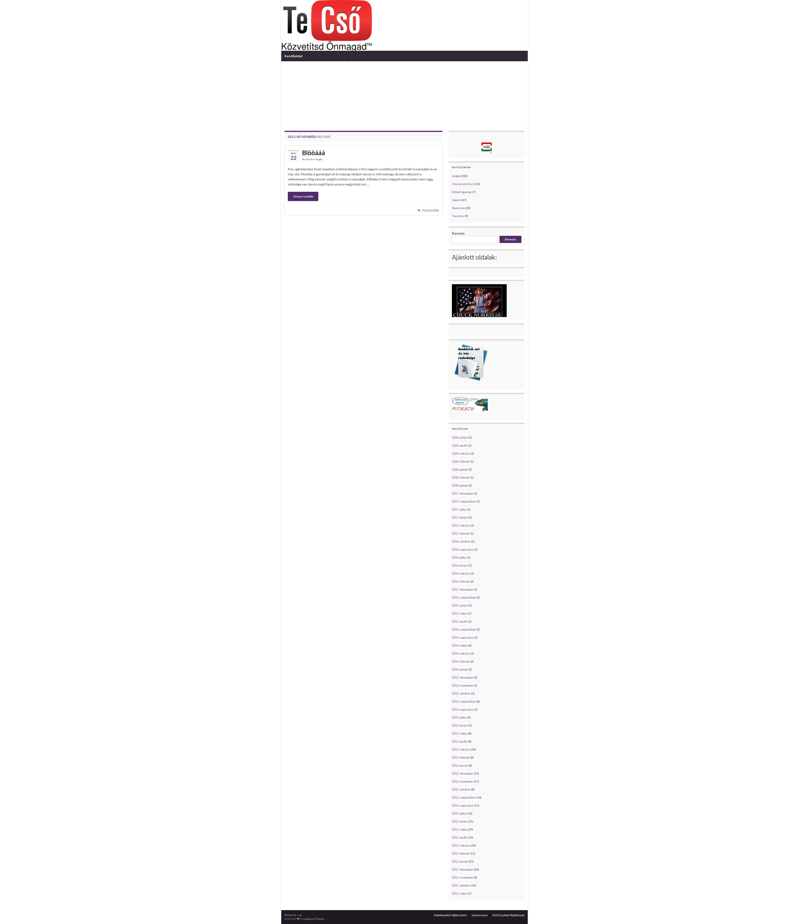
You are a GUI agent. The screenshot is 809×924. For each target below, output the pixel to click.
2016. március (461, 573)
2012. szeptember (464, 797)
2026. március (461, 453)
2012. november (462, 781)
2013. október (461, 693)
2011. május (459, 893)
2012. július (459, 813)
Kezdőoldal (293, 56)
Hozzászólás (430, 210)
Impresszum (479, 915)
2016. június (460, 565)
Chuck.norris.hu (462, 184)
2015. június (460, 605)
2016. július (459, 557)
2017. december (462, 493)
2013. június (460, 725)
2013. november (462, 685)
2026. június (460, 437)
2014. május (459, 645)
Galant (456, 200)
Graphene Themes (313, 918)
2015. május (459, 613)
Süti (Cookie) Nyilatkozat (508, 915)
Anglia (319, 159)
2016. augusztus (463, 549)
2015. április (459, 621)
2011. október (461, 885)
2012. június (460, 821)
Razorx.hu (458, 208)
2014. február (461, 661)
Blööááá (313, 152)
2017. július (459, 509)
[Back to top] (799, 914)
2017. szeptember (464, 501)
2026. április (459, 445)
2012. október (461, 789)
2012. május (459, 829)
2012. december (462, 773)
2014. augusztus (463, 637)
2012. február (461, 853)
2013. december (462, 677)
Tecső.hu (458, 216)
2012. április (459, 837)
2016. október (461, 541)
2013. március (461, 749)
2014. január (460, 669)
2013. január (460, 765)
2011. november (462, 877)
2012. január (460, 861)
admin (309, 159)
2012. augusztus (463, 805)
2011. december (462, 869)
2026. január (460, 469)
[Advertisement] (404, 92)
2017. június (460, 517)
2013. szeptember (464, 701)
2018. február (461, 477)
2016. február (461, 581)
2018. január (460, 485)
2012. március (461, 845)
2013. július (459, 717)
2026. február (461, 461)
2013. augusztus (463, 709)
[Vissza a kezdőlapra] (404, 25)
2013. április (459, 741)
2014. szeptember (464, 629)
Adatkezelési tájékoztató (450, 915)
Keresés (458, 233)
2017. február (461, 533)
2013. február (461, 757)
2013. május (459, 733)
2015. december (462, 589)
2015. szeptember (464, 597)
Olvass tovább (303, 196)
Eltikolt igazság (461, 192)
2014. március (461, 653)
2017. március (461, 525)
